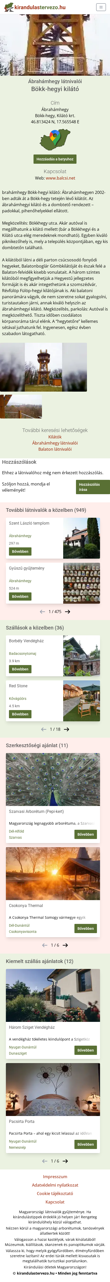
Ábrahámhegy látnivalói (55, 443)
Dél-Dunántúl (19, 925)
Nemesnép (17, 1147)
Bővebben (20, 551)
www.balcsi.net (60, 178)
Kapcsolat (55, 1202)
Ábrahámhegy (20, 536)
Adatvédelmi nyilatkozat (55, 1185)
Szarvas (15, 837)
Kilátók (55, 437)
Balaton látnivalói (55, 449)
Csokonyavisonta (23, 932)
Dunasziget (18, 1053)
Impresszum (55, 1176)
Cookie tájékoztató (55, 1193)
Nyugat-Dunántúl (22, 1047)
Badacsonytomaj (22, 653)
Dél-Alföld (16, 831)
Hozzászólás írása (89, 487)
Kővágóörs (17, 699)
